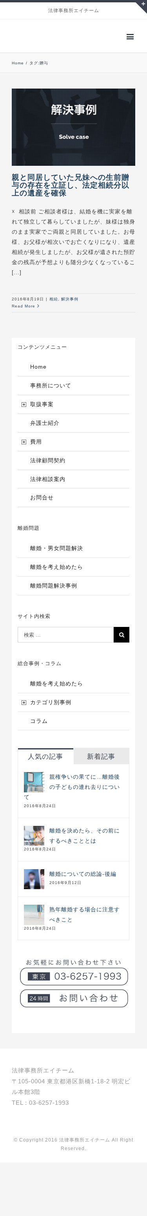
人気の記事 (45, 771)
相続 (53, 313)
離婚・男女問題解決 (56, 562)
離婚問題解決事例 (53, 600)
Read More (23, 320)
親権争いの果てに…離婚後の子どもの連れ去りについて (72, 801)
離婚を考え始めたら (56, 581)
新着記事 (101, 771)
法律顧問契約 (47, 475)
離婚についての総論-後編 (82, 888)
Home (38, 381)
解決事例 (69, 313)
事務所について (50, 400)
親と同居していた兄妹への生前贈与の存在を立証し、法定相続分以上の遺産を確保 (70, 199)
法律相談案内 (47, 493)
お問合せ (42, 512)
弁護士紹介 (45, 437)
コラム (39, 735)
